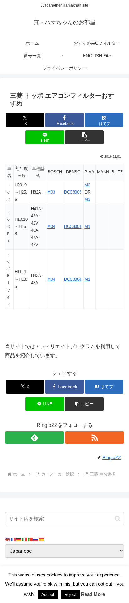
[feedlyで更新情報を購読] (34, 437)
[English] (8, 539)
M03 (51, 192)
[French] (13, 539)
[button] (84, 137)
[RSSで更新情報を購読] (94, 437)
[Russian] (36, 539)
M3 (87, 199)
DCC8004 (72, 226)
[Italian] (25, 539)
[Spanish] (41, 539)
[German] (19, 539)
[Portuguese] (30, 539)
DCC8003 (72, 192)
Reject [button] (70, 594)
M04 (51, 226)
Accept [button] (47, 594)
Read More (93, 594)
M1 (87, 226)
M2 (87, 185)
